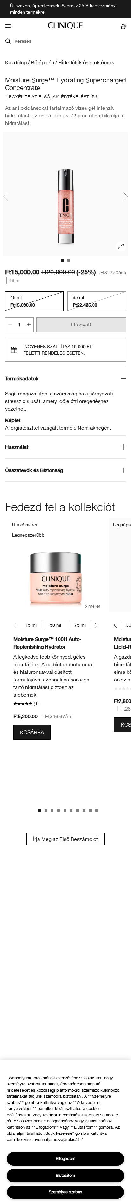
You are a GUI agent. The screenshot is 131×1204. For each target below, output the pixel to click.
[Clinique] (65, 25)
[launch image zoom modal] (121, 246)
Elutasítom (65, 1175)
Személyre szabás (65, 1191)
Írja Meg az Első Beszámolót (65, 839)
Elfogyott (81, 324)
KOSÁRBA (32, 732)
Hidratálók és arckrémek (86, 62)
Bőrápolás (42, 62)
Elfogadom (65, 1158)
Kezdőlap (16, 62)
